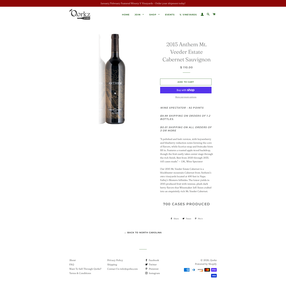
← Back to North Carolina (143, 232)
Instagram (154, 273)
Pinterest (153, 268)
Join (138, 14)
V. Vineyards (188, 14)
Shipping (112, 264)
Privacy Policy (115, 260)
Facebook (153, 260)
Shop (153, 14)
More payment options (185, 97)
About (72, 260)
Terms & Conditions (80, 273)
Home (126, 14)
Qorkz (213, 260)
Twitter (152, 264)
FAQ (71, 264)
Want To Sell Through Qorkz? (85, 268)
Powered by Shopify (206, 263)
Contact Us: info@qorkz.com (122, 268)
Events (170, 14)
